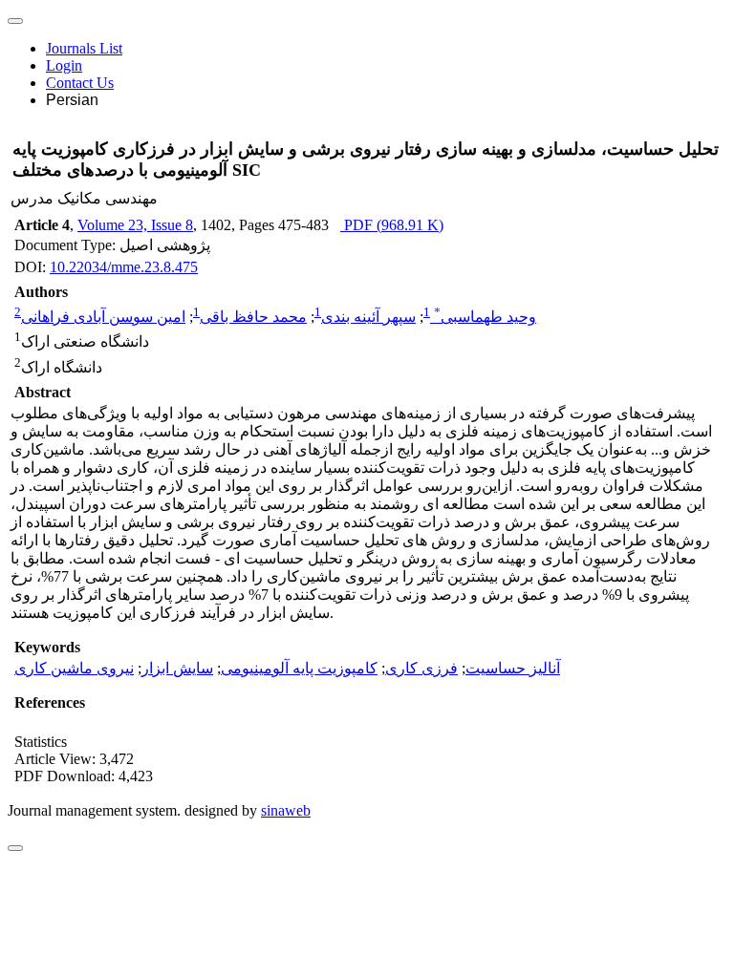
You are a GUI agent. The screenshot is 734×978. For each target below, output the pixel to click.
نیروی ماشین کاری (74, 668)
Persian (72, 100)
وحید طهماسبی (485, 316)
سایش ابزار (177, 668)
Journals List (84, 48)
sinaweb (286, 810)
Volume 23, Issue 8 (135, 225)
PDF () (391, 225)
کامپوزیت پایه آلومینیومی (299, 668)
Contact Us (80, 82)
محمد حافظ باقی (253, 316)
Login (64, 65)
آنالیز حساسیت (512, 668)
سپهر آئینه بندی (368, 316)
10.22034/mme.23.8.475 (124, 267)
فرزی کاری (421, 668)
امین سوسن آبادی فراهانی (103, 316)
